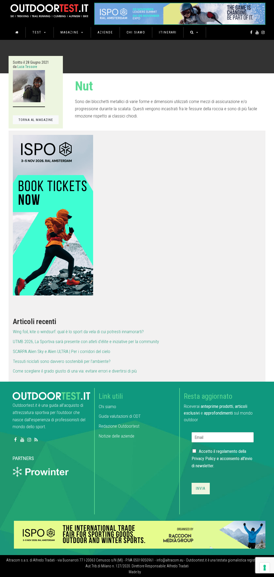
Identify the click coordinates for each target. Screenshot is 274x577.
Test (36, 32)
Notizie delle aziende (116, 436)
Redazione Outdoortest (119, 426)
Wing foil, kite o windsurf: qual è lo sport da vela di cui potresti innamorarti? (78, 331)
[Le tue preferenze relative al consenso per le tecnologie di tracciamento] (265, 568)
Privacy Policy (204, 458)
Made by (135, 572)
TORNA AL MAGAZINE (35, 120)
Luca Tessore (27, 66)
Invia (201, 488)
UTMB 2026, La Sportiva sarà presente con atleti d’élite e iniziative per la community (86, 341)
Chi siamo (136, 32)
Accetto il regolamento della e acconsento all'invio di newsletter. (222, 458)
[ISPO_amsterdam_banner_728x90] (179, 12)
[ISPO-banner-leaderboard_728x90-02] (139, 534)
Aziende (105, 32)
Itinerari (168, 32)
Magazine (69, 32)
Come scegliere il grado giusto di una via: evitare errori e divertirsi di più (75, 371)
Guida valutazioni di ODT (120, 416)
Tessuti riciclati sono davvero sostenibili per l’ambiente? (62, 361)
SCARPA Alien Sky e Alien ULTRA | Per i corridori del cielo (61, 351)
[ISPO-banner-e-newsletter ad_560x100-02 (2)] (53, 215)
